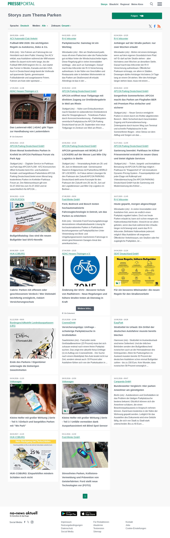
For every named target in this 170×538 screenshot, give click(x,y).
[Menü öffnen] (159, 4)
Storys (104, 4)
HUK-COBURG (17, 254)
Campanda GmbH (122, 381)
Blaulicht (113, 4)
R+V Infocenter (69, 38)
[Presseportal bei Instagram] (31, 522)
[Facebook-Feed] (155, 26)
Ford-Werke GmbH (71, 199)
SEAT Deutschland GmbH (126, 254)
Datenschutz (67, 528)
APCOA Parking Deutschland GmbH (79, 91)
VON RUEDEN (17, 199)
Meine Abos (137, 4)
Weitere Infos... (85, 308)
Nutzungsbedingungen (72, 525)
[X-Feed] (150, 26)
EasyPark (118, 323)
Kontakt (129, 522)
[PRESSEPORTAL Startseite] (21, 4)
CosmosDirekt (68, 323)
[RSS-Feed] (159, 26)
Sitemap (97, 531)
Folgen (134, 16)
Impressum (66, 522)
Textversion (98, 528)
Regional (124, 4)
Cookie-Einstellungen (136, 528)
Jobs (128, 525)
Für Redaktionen (101, 522)
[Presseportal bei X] (27, 522)
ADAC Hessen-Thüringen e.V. (24, 91)
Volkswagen (16, 381)
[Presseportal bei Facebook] (23, 522)
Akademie (98, 525)
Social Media (67, 531)
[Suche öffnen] (151, 4)
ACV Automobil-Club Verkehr (23, 38)
